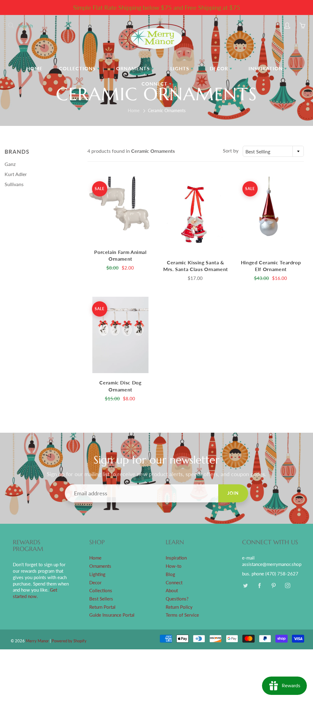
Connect (155, 83)
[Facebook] (259, 585)
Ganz (10, 164)
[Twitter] (245, 585)
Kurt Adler (16, 174)
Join (233, 493)
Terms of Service (182, 615)
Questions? (177, 598)
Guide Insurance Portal (111, 615)
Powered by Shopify (69, 640)
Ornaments (133, 68)
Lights (180, 68)
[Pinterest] (273, 585)
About (172, 590)
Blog (170, 574)
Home (34, 68)
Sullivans (14, 184)
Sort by (230, 150)
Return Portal (102, 607)
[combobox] (273, 151)
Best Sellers (101, 598)
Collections (78, 68)
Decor (220, 68)
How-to (174, 566)
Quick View (120, 209)
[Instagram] (287, 585)
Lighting (97, 574)
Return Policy (179, 607)
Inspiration (266, 68)
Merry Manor (37, 640)
